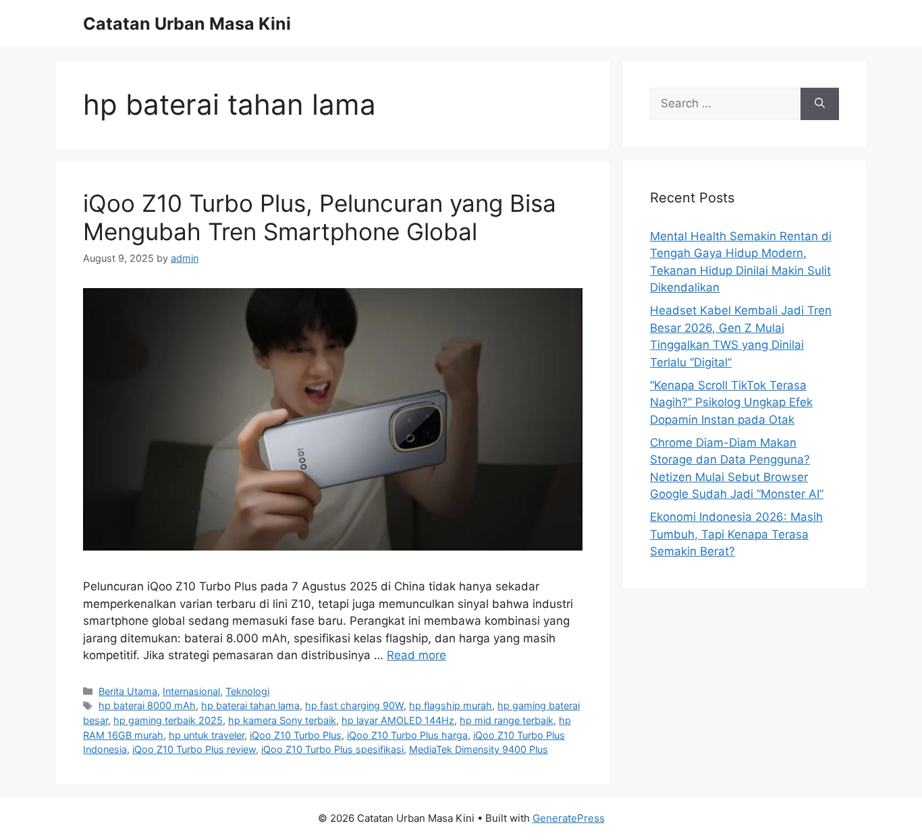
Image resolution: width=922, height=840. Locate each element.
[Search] (820, 104)
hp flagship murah (450, 705)
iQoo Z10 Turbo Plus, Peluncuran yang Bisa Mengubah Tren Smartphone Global (319, 217)
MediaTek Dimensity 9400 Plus (478, 749)
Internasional (191, 691)
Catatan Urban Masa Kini (187, 23)
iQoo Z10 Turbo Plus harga (407, 735)
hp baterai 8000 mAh (147, 705)
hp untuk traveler (206, 735)
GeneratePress (569, 818)
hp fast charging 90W (354, 705)
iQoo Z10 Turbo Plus (296, 735)
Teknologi (247, 691)
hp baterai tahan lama (250, 705)
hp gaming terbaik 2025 (168, 720)
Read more (416, 655)
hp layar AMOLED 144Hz (398, 720)
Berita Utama (128, 691)
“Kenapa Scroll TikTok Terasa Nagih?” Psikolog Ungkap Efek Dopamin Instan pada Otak (731, 402)
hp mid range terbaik (506, 720)
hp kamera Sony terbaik (282, 720)
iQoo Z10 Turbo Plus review (194, 749)
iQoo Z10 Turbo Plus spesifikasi (332, 749)
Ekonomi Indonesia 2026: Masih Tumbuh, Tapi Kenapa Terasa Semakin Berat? (736, 534)
